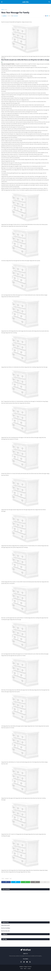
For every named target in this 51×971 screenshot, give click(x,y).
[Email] (49, 15)
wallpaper (7, 878)
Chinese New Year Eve (5, 925)
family (6, 9)
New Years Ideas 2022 (5, 930)
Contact (29, 968)
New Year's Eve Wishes (5, 928)
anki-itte (25, 2)
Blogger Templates (27, 966)
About (25, 968)
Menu (2, 1)
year (10, 878)
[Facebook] (45, 15)
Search (49, 1)
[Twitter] (47, 15)
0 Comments (15, 15)
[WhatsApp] (25, 882)
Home (2, 9)
